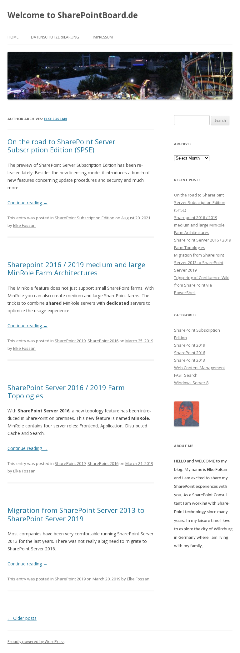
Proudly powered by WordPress (36, 641)
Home (13, 37)
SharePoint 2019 (70, 341)
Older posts (22, 618)
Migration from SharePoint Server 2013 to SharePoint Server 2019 (76, 514)
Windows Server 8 (191, 382)
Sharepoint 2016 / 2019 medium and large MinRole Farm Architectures (76, 268)
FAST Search (186, 375)
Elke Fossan (55, 118)
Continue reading (28, 203)
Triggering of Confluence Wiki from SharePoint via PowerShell (201, 285)
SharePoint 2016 (103, 341)
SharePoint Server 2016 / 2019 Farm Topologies (66, 391)
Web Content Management (199, 367)
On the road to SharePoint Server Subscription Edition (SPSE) (61, 145)
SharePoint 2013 (189, 360)
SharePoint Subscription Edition (84, 218)
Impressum (103, 37)
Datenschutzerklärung (55, 37)
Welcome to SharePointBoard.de (73, 15)
